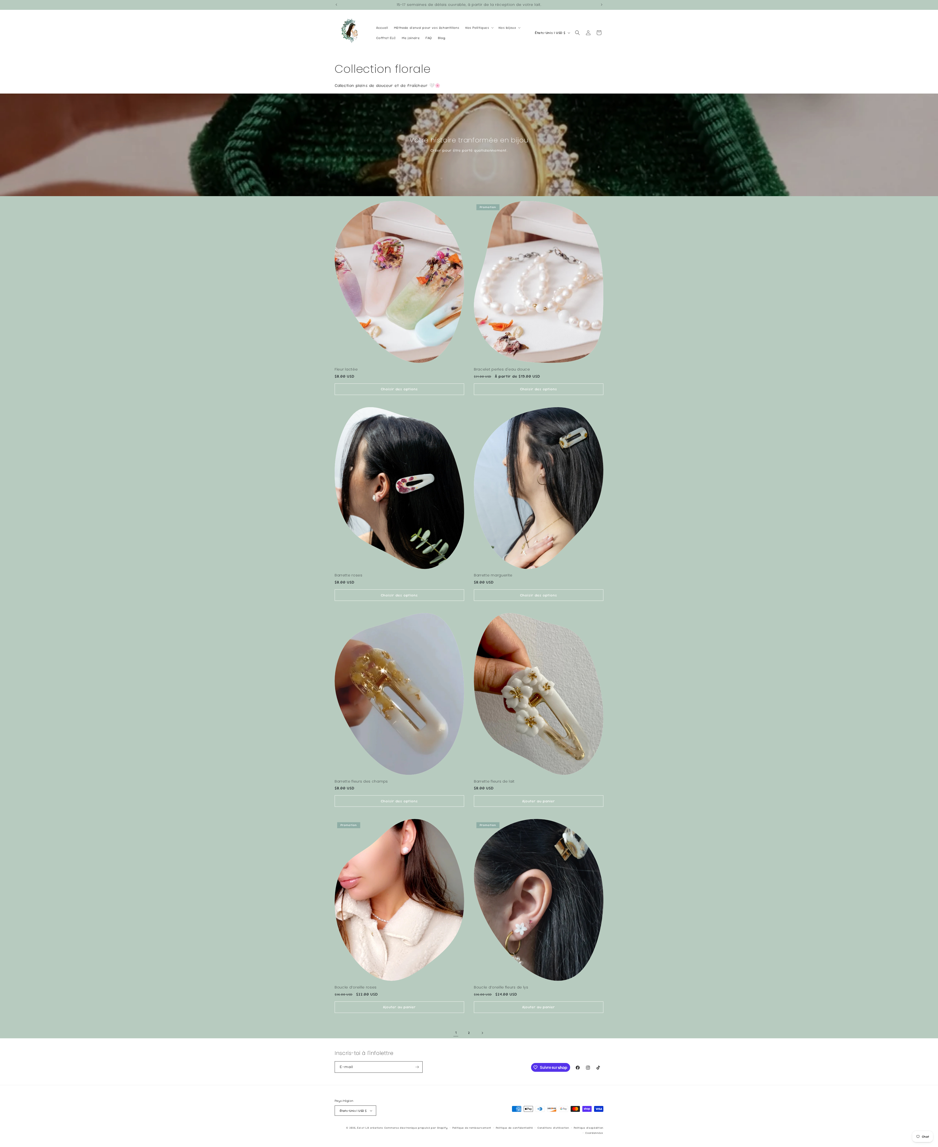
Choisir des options (399, 389)
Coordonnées (594, 1133)
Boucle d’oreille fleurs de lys (501, 987)
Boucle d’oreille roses (356, 987)
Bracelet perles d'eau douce (502, 369)
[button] (479, 27)
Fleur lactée (346, 369)
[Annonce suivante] (601, 4)
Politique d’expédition (588, 1127)
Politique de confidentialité (514, 1127)
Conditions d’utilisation (553, 1127)
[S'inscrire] (417, 1067)
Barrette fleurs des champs (361, 781)
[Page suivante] (482, 1033)
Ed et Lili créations (370, 1127)
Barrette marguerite (493, 575)
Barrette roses (348, 575)
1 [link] (456, 1032)
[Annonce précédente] (336, 4)
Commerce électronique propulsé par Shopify (416, 1127)
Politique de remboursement (471, 1127)
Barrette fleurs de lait (494, 781)
